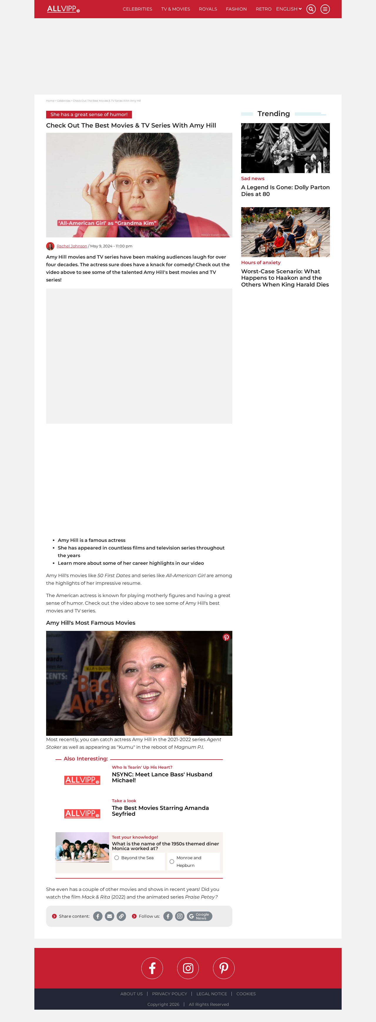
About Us (131, 993)
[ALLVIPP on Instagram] (188, 968)
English (287, 9)
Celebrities (137, 9)
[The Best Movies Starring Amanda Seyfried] (82, 814)
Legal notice (212, 993)
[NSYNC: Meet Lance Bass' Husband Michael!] (82, 780)
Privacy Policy (169, 993)
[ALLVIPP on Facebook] (152, 968)
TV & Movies (175, 9)
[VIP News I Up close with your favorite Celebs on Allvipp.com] (82, 9)
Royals (208, 9)
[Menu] (325, 9)
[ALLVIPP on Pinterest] (224, 968)
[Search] (311, 9)
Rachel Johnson (72, 246)
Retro (264, 9)
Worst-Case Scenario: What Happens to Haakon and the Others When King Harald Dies (285, 278)
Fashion (236, 9)
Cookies (246, 993)
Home (50, 100)
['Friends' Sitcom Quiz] (82, 852)
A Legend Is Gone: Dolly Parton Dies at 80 (285, 190)
